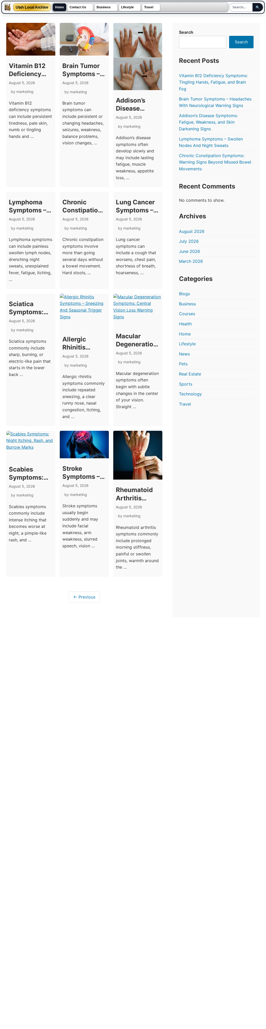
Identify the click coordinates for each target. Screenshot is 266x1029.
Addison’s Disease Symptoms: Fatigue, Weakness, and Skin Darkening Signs (208, 122)
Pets (183, 363)
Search (186, 32)
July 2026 (189, 241)
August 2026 (191, 231)
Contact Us (78, 7)
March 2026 (191, 261)
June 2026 (189, 251)
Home (59, 7)
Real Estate (190, 373)
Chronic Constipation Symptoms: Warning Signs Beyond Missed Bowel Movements (215, 162)
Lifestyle (127, 7)
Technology (190, 393)
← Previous (84, 668)
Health (185, 323)
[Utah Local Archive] (7, 7)
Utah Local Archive (32, 7)
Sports (185, 384)
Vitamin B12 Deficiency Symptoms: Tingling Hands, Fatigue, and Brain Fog (213, 82)
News (184, 354)
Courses (187, 313)
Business (104, 7)
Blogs (184, 293)
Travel (148, 7)
